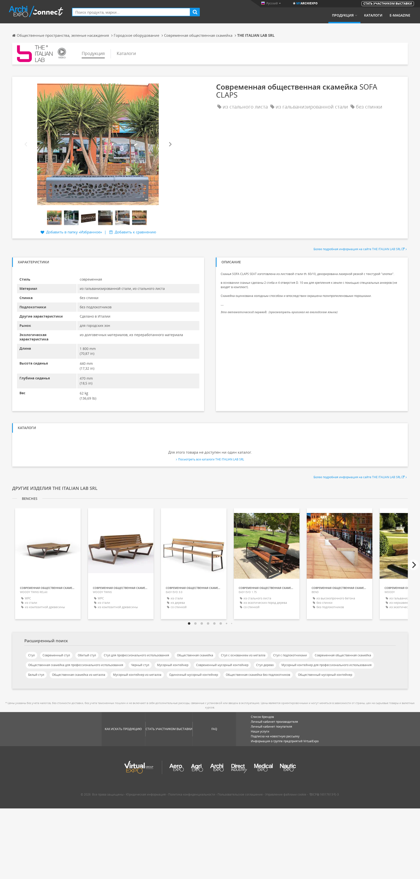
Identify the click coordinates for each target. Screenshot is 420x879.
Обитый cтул (87, 655)
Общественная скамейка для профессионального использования (75, 665)
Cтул (31, 655)
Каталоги (373, 15)
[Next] (170, 144)
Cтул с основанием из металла (243, 655)
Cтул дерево (265, 665)
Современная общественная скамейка (343, 655)
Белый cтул (36, 675)
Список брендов (262, 717)
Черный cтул (140, 665)
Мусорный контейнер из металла (137, 675)
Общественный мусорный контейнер (325, 675)
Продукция (343, 15)
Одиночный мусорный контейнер (193, 675)
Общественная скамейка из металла (78, 675)
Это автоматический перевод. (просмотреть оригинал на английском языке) (279, 312)
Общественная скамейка (195, 655)
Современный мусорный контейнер (222, 665)
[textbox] (131, 12)
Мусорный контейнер (172, 665)
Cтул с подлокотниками (290, 655)
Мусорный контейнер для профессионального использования (326, 665)
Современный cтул (56, 655)
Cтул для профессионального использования (136, 655)
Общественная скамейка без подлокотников (258, 675)
